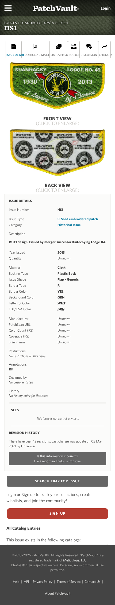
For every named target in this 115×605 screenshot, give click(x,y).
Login (106, 8)
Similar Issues (59, 54)
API (26, 582)
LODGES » (12, 23)
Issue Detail (14, 54)
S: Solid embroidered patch (77, 219)
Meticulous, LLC (74, 560)
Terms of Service (68, 582)
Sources (74, 54)
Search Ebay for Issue (57, 481)
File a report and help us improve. (57, 461)
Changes (105, 54)
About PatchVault (57, 593)
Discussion (89, 54)
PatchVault (56, 8)
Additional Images (36, 54)
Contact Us (93, 582)
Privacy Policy (42, 582)
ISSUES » (61, 23)
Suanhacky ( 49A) (35, 23)
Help (16, 582)
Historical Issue (69, 225)
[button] (8, 8)
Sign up (57, 513)
